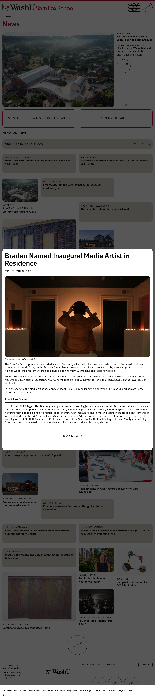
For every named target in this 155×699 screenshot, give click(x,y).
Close (5, 695)
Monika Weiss (12, 371)
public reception (35, 380)
